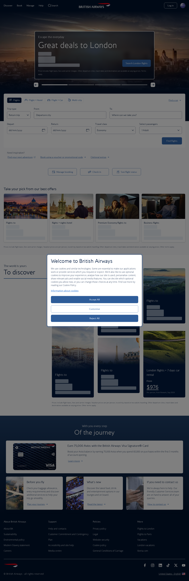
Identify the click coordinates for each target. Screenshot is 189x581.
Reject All (94, 318)
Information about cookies (65, 290)
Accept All (94, 299)
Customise (94, 309)
